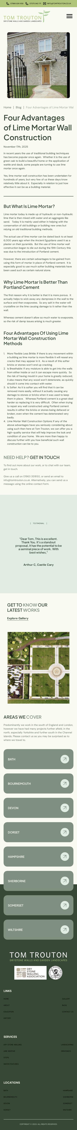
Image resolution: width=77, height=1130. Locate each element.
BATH (6, 1090)
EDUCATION (9, 1012)
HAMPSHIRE (68, 1090)
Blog (18, 107)
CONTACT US (67, 1012)
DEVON (7, 1103)
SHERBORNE (68, 1097)
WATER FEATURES (11, 1064)
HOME (6, 999)
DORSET (7, 1110)
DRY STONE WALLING (13, 1045)
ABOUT (7, 1005)
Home (7, 107)
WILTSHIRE (67, 1110)
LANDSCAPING (67, 1045)
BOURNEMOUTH (10, 1097)
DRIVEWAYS (66, 1051)
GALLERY (66, 999)
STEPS (6, 1057)
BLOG (64, 1005)
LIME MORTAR (9, 1051)
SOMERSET (67, 1103)
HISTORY (7, 1018)
